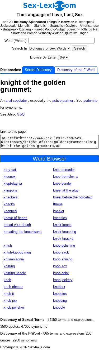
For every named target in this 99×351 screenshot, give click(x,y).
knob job (10, 301)
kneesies (60, 218)
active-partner (62, 101)
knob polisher (14, 307)
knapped (10, 211)
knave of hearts (15, 218)
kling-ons (10, 190)
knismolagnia (14, 259)
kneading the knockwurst (23, 232)
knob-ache (61, 273)
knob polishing (64, 245)
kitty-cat (10, 170)
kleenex (10, 177)
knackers (11, 197)
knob (7, 280)
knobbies (60, 294)
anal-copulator (16, 101)
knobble (59, 307)
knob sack (61, 252)
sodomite (90, 101)
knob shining (62, 259)
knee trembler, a (65, 177)
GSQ (21, 114)
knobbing (60, 301)
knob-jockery (63, 280)
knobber (59, 287)
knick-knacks (63, 239)
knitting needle (15, 273)
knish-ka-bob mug (17, 252)
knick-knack (62, 225)
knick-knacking (64, 232)
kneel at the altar (66, 190)
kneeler (58, 211)
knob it (9, 294)
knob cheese (13, 287)
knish (8, 245)
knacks (9, 204)
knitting (9, 266)
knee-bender (62, 183)
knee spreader (64, 170)
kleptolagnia (13, 183)
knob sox (60, 266)
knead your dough (17, 225)
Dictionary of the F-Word (76, 70)
